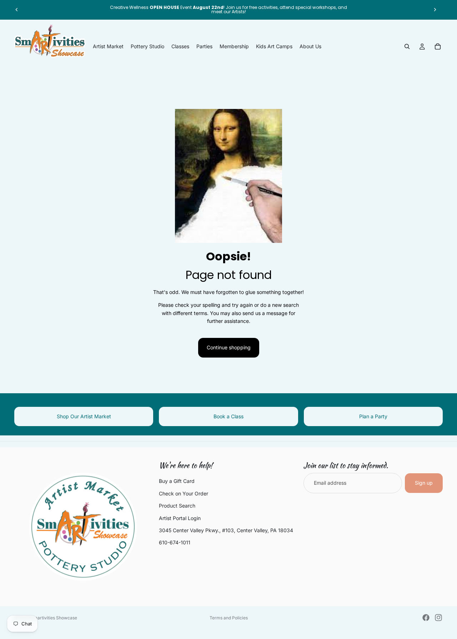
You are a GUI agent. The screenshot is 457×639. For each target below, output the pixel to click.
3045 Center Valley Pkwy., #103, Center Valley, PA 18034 (226, 530)
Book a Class (228, 416)
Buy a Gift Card (177, 481)
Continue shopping (229, 347)
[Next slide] (435, 10)
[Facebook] (426, 617)
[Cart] (438, 46)
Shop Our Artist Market (84, 416)
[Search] (407, 46)
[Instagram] (438, 617)
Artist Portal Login (180, 518)
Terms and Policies (229, 617)
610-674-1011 (174, 542)
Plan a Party (373, 416)
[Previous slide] (17, 10)
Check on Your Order (183, 493)
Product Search (177, 506)
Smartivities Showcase (54, 617)
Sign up (424, 483)
